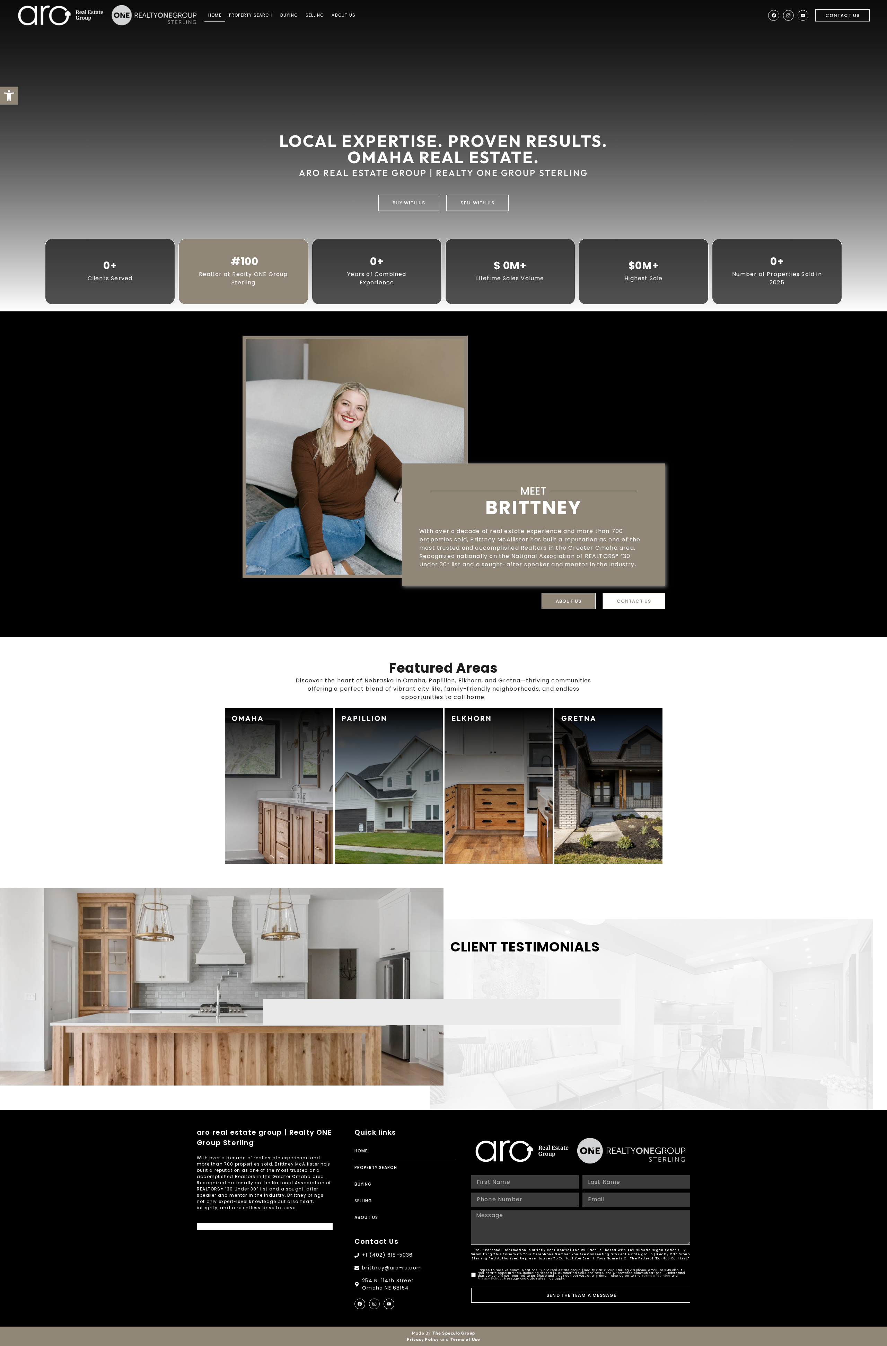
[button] (9, 96)
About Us (343, 15)
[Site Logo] (60, 15)
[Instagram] (788, 15)
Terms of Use (465, 1339)
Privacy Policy (490, 1279)
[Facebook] (773, 15)
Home (214, 15)
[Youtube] (803, 15)
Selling (315, 15)
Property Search (251, 15)
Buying (289, 15)
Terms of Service (656, 1276)
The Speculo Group (453, 1333)
